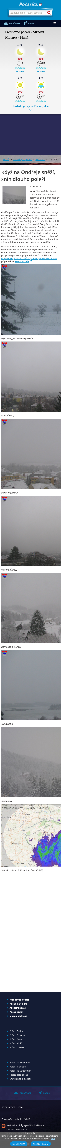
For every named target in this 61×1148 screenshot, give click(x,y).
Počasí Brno (16, 1039)
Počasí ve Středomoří (20, 1070)
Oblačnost (14, 23)
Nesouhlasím (40, 1143)
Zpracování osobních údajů (16, 1119)
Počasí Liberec (17, 1047)
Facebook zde (22, 261)
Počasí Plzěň (16, 1043)
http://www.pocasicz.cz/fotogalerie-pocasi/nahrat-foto (29, 258)
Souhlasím (19, 1143)
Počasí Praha (16, 1031)
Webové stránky (15, 1125)
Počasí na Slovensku (20, 1062)
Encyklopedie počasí (20, 1078)
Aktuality (40, 159)
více (53, 1138)
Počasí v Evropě (18, 1066)
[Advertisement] (30, 132)
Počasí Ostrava (17, 1035)
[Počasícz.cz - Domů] (30, 4)
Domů (6, 159)
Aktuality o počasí (22, 159)
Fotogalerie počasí (19, 1074)
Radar (31, 23)
